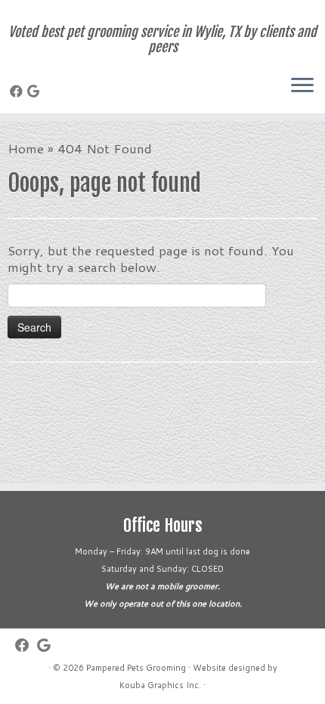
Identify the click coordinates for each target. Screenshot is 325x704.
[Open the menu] (302, 86)
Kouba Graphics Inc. (160, 685)
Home (26, 148)
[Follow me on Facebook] (18, 91)
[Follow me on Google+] (35, 91)
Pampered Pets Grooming (136, 668)
